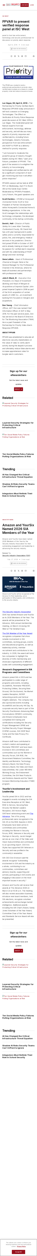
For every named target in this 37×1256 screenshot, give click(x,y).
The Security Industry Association (16, 612)
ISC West (5, 16)
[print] (34, 56)
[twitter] (19, 56)
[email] (26, 56)
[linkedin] (15, 56)
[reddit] (22, 56)
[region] (18, 1247)
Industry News (7, 519)
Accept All (18, 1252)
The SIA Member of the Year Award (17, 633)
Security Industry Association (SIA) (16, 555)
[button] (3, 5)
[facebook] (11, 56)
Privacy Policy (21, 1246)
